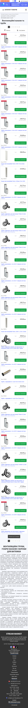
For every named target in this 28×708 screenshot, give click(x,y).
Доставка (14, 670)
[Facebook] (11, 647)
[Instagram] (14, 647)
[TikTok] (17, 647)
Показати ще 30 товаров (14, 536)
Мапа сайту (14, 676)
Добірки (14, 662)
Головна (14, 656)
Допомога (14, 666)
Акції (14, 660)
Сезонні (14, 658)
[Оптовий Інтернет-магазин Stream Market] (2, 5)
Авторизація (24, 1)
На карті (14, 700)
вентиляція (25, 565)
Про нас (14, 668)
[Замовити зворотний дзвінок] (22, 5)
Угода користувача (14, 674)
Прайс (14, 664)
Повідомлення (14, 672)
